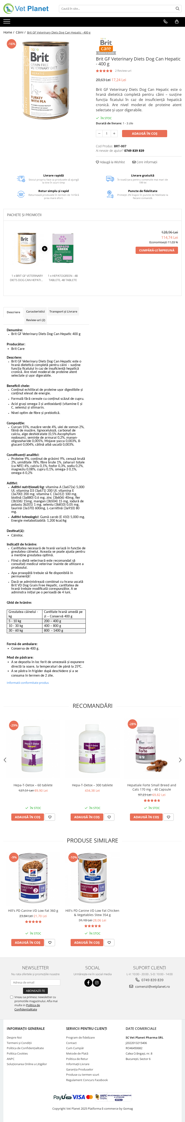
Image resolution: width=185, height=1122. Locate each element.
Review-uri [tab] (35, 320)
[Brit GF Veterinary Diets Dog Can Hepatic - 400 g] (46, 80)
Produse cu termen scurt (82, 1075)
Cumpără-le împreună (156, 250)
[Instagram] (97, 983)
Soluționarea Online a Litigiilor (27, 1064)
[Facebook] (88, 983)
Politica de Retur (77, 1059)
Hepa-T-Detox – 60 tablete (33, 785)
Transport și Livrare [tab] (63, 311)
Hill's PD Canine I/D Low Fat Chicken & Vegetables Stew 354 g (92, 912)
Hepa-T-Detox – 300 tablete (92, 785)
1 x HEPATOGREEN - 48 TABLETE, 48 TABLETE (63, 278)
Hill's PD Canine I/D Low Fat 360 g (33, 910)
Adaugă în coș (144, 133)
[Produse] (7, 22)
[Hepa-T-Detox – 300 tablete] (92, 749)
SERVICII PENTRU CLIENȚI (86, 1028)
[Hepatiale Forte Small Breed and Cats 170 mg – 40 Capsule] (151, 748)
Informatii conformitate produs (28, 683)
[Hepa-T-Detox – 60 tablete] (33, 749)
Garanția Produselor (79, 1069)
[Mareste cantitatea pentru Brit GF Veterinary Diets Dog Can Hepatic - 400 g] (114, 133)
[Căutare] (177, 8)
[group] (46, 80)
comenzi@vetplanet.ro (152, 986)
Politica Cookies (17, 1053)
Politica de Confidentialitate (27, 1007)
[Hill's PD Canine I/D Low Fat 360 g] (33, 879)
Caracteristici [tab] (35, 311)
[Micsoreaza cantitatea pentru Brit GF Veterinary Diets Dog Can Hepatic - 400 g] (99, 133)
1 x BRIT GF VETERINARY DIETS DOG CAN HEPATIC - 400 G (27, 278)
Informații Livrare (77, 1064)
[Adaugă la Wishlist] (50, 817)
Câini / (21, 32)
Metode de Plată (77, 1053)
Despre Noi (14, 1037)
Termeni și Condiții (19, 1043)
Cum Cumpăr (75, 1048)
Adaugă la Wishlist (112, 162)
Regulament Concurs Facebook (87, 1080)
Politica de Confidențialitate (25, 1048)
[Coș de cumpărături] (177, 21)
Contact (71, 1043)
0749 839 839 (152, 980)
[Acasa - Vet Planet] (26, 8)
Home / (9, 32)
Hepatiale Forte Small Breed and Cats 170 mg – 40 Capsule (151, 787)
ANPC (10, 1059)
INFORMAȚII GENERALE (26, 1028)
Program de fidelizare (80, 1037)
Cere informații (146, 162)
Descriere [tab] (13, 312)
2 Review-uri (123, 71)
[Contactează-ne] (165, 21)
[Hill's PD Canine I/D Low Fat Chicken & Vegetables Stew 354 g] (92, 879)
